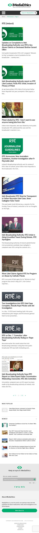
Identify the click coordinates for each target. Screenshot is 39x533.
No (33, 483)
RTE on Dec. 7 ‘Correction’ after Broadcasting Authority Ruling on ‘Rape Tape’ (17, 337)
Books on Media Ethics (20, 523)
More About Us (19, 510)
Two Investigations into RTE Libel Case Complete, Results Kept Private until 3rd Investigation (18, 305)
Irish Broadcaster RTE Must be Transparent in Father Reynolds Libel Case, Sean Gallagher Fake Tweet (19, 198)
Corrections (20, 524)
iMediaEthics (19, 5)
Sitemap (20, 527)
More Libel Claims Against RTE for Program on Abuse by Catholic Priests (19, 274)
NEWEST (4, 419)
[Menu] (3, 12)
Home (3, 16)
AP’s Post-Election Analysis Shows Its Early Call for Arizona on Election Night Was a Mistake (22, 447)
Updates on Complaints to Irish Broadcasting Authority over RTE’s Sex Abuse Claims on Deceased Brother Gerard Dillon (19, 46)
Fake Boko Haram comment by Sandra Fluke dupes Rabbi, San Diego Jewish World (22, 409)
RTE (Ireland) (10, 16)
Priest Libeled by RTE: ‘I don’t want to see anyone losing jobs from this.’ (18, 121)
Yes (30, 483)
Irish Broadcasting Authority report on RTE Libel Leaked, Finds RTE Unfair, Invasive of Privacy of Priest (19, 83)
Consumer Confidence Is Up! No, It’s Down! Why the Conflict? (22, 424)
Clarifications (20, 526)
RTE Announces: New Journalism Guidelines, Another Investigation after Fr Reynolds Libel (18, 158)
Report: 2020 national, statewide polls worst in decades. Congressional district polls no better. (22, 440)
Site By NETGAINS (28, 520)
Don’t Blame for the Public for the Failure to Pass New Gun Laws (23, 454)
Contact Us (20, 529)
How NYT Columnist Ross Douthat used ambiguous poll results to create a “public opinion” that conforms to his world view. (21, 432)
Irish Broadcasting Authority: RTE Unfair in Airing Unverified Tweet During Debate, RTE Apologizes (19, 237)
